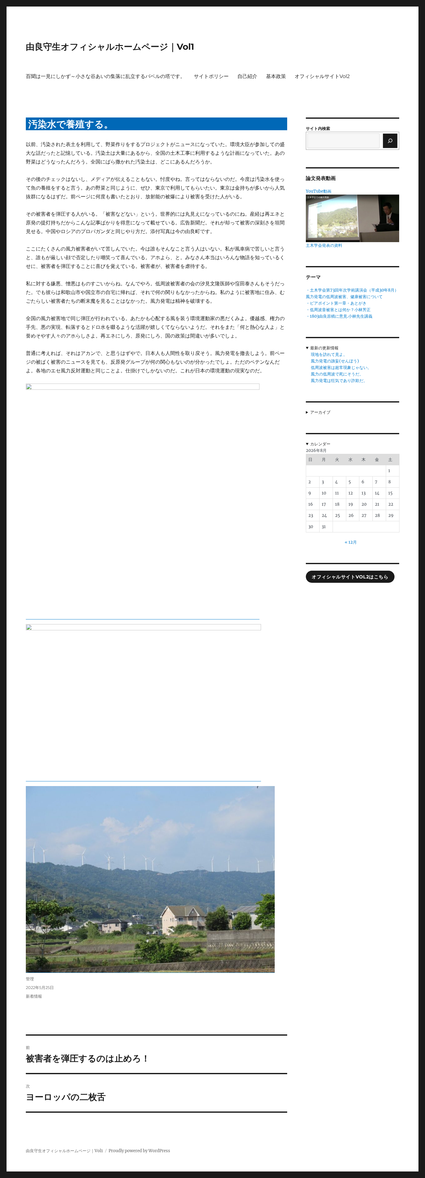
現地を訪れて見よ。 (329, 354)
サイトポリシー (211, 76)
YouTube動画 (318, 191)
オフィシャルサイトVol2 (322, 76)
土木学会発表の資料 (324, 245)
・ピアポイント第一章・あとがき (336, 303)
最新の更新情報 (324, 348)
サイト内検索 (318, 128)
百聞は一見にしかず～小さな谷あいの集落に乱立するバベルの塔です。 (105, 76)
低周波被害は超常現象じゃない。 (341, 367)
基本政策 (276, 76)
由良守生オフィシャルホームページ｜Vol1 (110, 46)
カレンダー (320, 444)
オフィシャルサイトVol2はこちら (350, 577)
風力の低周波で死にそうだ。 (337, 374)
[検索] (390, 140)
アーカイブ (320, 412)
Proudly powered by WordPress (139, 1150)
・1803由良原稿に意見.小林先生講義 (339, 316)
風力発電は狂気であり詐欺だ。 (339, 380)
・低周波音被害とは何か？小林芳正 (338, 309)
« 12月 (351, 542)
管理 (30, 978)
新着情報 (34, 996)
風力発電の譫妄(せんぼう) (335, 361)
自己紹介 (247, 76)
